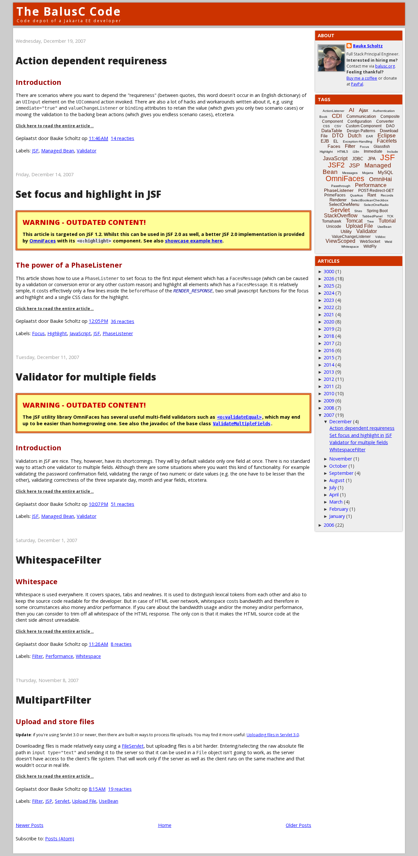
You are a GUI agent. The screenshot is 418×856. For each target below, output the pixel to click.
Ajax (363, 110)
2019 (329, 329)
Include (392, 151)
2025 (329, 286)
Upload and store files (55, 721)
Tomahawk (331, 221)
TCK (390, 216)
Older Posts (298, 825)
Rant (371, 195)
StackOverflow (341, 215)
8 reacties (121, 644)
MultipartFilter (53, 700)
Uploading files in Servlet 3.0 (273, 735)
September (341, 473)
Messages (350, 173)
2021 (329, 314)
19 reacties (120, 789)
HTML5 (342, 151)
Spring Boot (377, 211)
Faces (334, 146)
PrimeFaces (335, 195)
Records (387, 195)
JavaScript (80, 333)
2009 (329, 400)
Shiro (358, 211)
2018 (329, 336)
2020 (329, 322)
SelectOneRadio (376, 205)
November (340, 459)
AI (351, 110)
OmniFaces (42, 241)
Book (323, 116)
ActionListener (333, 111)
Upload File (84, 801)
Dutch (355, 135)
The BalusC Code (68, 11)
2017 (329, 343)
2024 (329, 293)
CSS (326, 126)
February (338, 509)
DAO (390, 126)
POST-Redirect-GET (376, 190)
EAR (369, 136)
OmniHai (380, 179)
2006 (329, 525)
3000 (329, 271)
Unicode (333, 226)
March (336, 502)
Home (164, 825)
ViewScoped (340, 241)
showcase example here (193, 241)
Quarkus (356, 195)
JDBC (357, 158)
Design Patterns (361, 131)
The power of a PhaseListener (69, 265)
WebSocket (370, 241)
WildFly (370, 246)
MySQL (385, 172)
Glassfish (382, 146)
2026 (329, 278)
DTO (337, 135)
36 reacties (122, 321)
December (340, 421)
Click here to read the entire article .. (55, 126)
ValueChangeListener (351, 236)
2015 (329, 357)
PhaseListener (118, 333)
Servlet (62, 801)
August (337, 480)
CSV (337, 126)
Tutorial (387, 221)
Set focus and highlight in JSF (88, 194)
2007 (329, 415)
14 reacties (122, 138)
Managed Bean (57, 151)
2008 (329, 408)
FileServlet (133, 746)
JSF (35, 151)
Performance (59, 656)
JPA (372, 158)
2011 (329, 386)
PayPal (357, 84)
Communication (361, 116)
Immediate (373, 151)
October (338, 466)
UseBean (108, 801)
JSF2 (336, 165)
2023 (329, 300)
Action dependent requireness (91, 60)
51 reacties (122, 504)
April (334, 494)
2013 (329, 372)
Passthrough (340, 186)
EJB (325, 141)
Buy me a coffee (361, 78)
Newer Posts (29, 825)
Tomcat (354, 221)
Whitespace (36, 581)
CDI (337, 116)
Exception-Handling (357, 141)
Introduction (38, 82)
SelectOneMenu (344, 204)
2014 (329, 365)
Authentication (384, 111)
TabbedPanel (372, 216)
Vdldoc (380, 237)
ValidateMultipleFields (241, 423)
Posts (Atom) (59, 838)
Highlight (57, 333)
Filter (37, 656)
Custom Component (363, 126)
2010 (329, 393)
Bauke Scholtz (368, 46)
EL (335, 141)
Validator (86, 151)
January (337, 516)
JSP (48, 801)
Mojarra (367, 173)
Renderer (338, 199)
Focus (38, 333)
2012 (329, 379)
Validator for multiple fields (86, 376)
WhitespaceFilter (58, 560)
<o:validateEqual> (239, 417)
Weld (388, 241)
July (332, 487)
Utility (346, 231)
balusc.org (385, 66)
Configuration (359, 121)
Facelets (387, 141)
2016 (329, 350)
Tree (370, 221)
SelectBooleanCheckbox (369, 200)
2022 (329, 307)
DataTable (331, 130)
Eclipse (386, 135)
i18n (356, 151)
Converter (385, 121)
